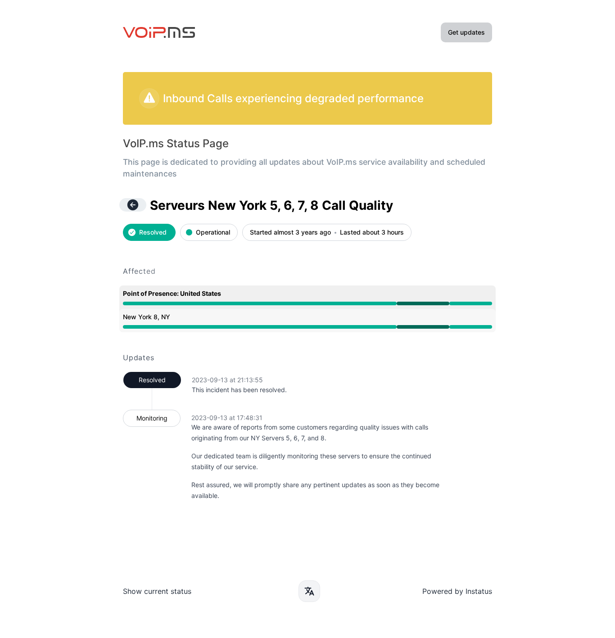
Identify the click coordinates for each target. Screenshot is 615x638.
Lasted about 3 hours (372, 232)
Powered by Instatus (457, 591)
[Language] (309, 591)
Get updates (466, 32)
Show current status (157, 591)
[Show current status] (132, 205)
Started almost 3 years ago (290, 232)
